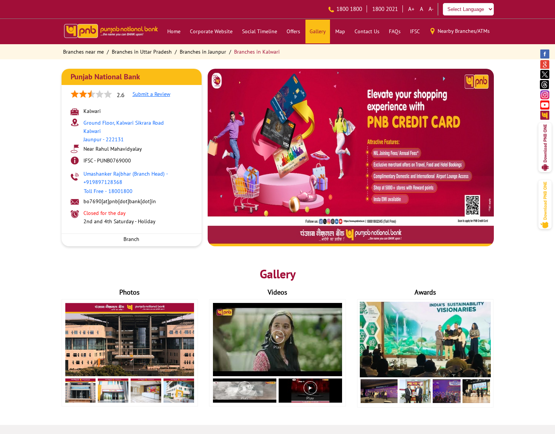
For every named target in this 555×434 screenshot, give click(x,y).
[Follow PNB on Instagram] (545, 94)
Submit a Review (151, 94)
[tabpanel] (351, 157)
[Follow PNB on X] (545, 74)
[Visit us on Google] (545, 64)
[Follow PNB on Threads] (545, 84)
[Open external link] (545, 174)
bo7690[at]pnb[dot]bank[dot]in (119, 201)
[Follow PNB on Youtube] (545, 105)
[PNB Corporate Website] (545, 115)
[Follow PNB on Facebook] (545, 54)
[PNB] (111, 31)
